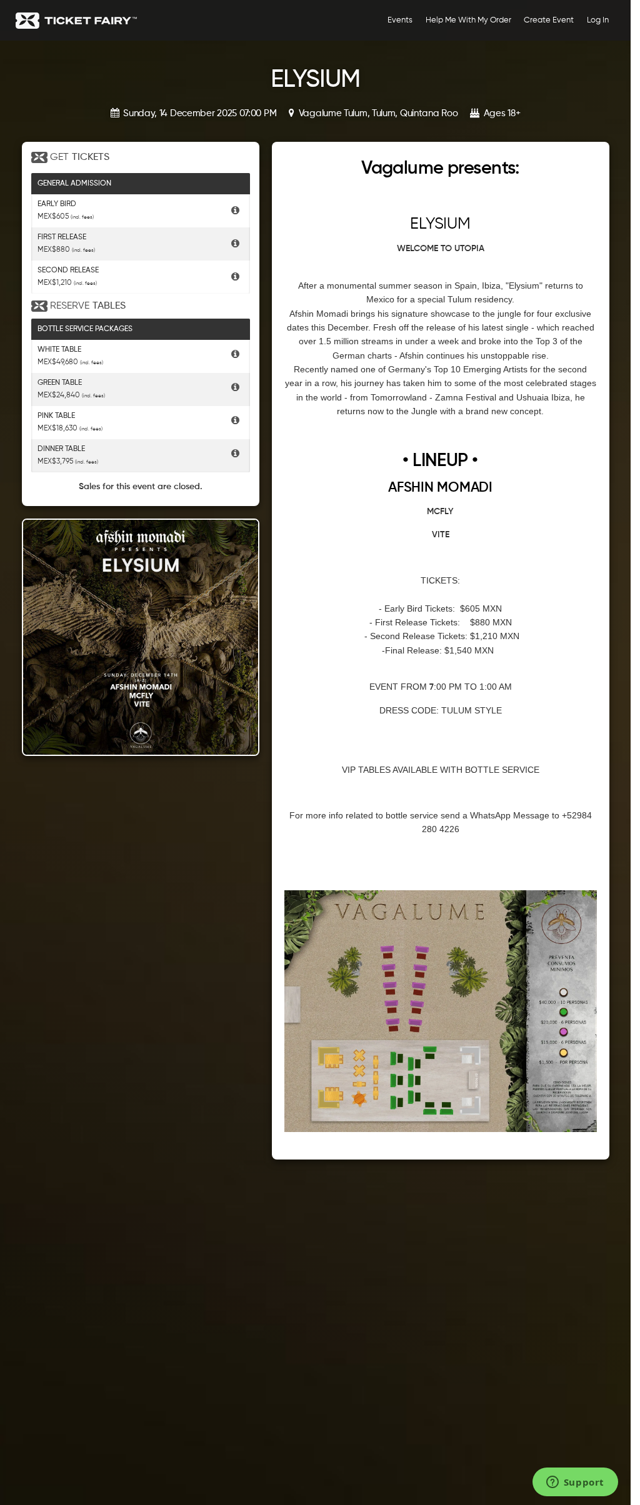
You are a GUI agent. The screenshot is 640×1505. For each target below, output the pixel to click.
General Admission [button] (74, 183)
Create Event (549, 20)
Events (400, 20)
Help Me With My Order (468, 20)
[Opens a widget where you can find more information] (575, 1483)
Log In (598, 20)
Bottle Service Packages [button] (85, 329)
